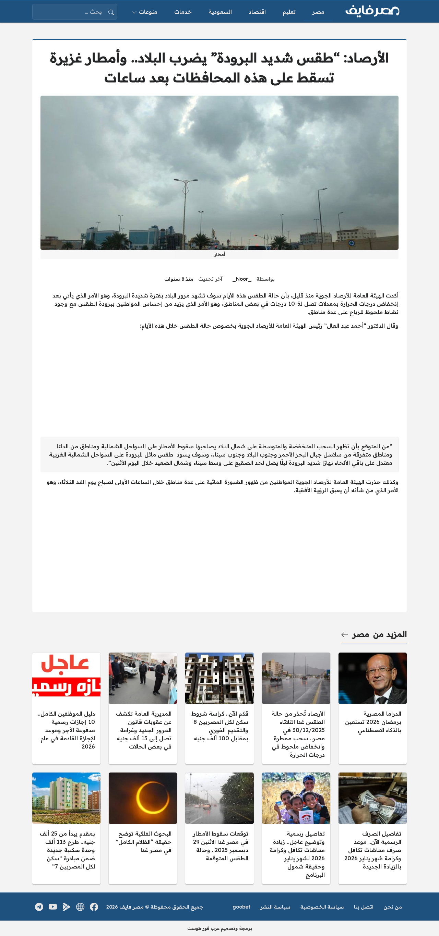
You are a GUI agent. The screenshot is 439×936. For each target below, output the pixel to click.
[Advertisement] (219, 383)
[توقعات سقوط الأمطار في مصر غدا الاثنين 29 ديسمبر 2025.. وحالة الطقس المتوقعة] (219, 828)
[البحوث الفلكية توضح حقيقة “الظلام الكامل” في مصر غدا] (143, 828)
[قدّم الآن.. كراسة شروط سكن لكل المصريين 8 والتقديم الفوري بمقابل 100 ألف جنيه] (219, 708)
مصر (361, 634)
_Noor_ (242, 279)
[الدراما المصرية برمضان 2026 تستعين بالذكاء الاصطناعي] (373, 708)
